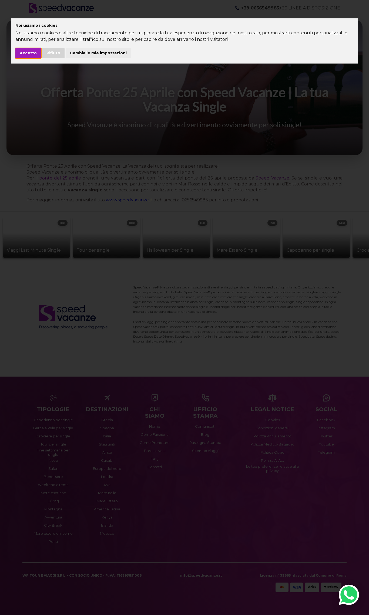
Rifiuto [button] (53, 53)
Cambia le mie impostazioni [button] (98, 53)
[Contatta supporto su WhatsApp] (348, 594)
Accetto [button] (28, 53)
